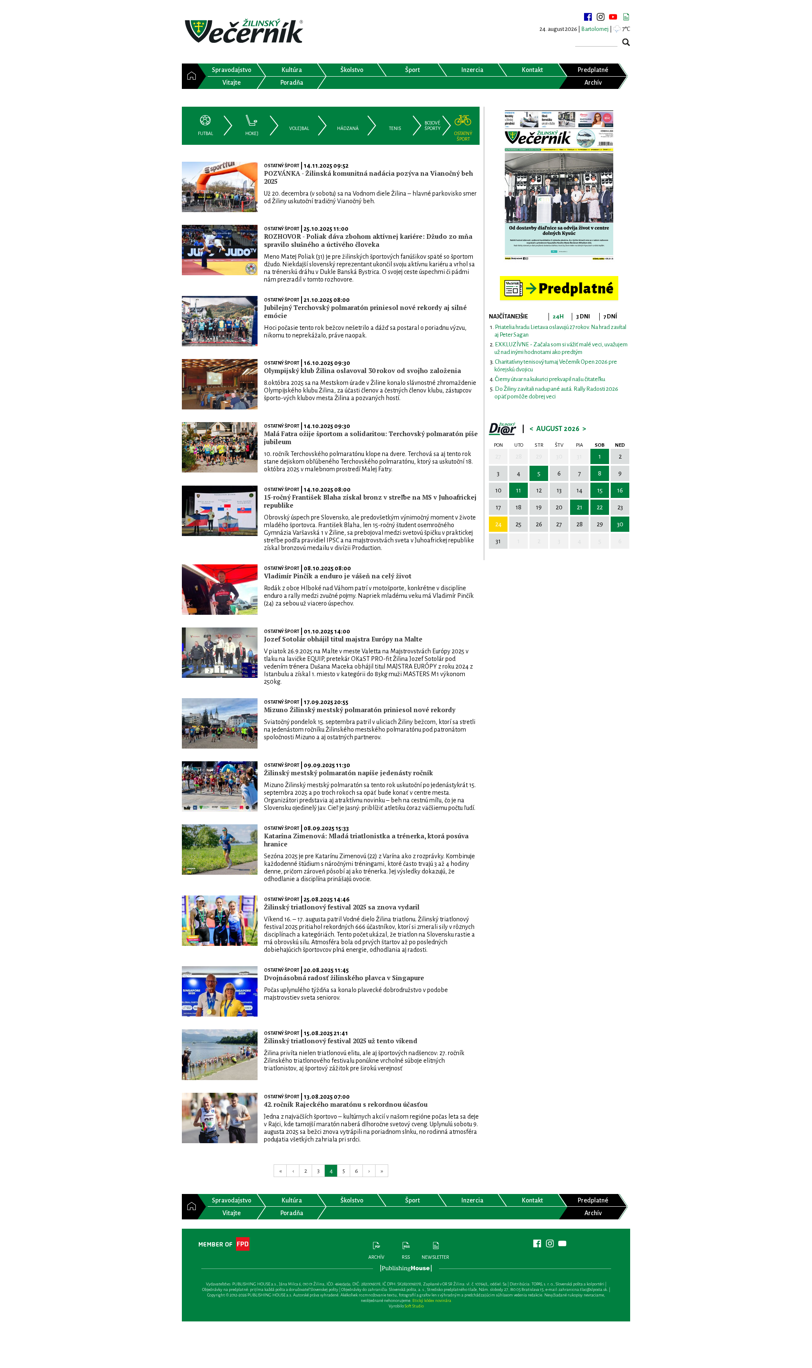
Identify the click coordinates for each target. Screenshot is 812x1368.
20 (559, 507)
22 (600, 507)
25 (518, 524)
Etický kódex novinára (431, 1300)
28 (519, 456)
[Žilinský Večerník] (245, 31)
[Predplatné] (559, 279)
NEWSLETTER (435, 1257)
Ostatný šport (281, 165)
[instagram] (600, 17)
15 (600, 490)
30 (559, 456)
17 (498, 507)
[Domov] (190, 76)
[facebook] (588, 17)
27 (498, 456)
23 (620, 507)
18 (518, 507)
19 (539, 507)
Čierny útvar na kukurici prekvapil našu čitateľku (550, 379)
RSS (406, 1257)
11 (518, 490)
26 (539, 524)
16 (620, 490)
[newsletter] (626, 17)
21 (579, 507)
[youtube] (613, 17)
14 (579, 490)
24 (498, 524)
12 (539, 490)
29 (539, 456)
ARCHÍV (376, 1257)
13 (559, 490)
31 (579, 456)
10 (498, 490)
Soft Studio (414, 1306)
